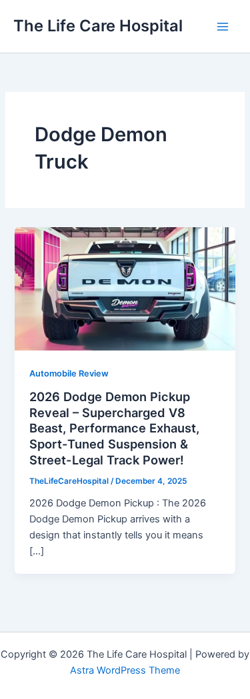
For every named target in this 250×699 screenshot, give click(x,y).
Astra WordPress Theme (125, 670)
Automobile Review (69, 373)
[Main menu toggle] (223, 27)
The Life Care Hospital (98, 25)
